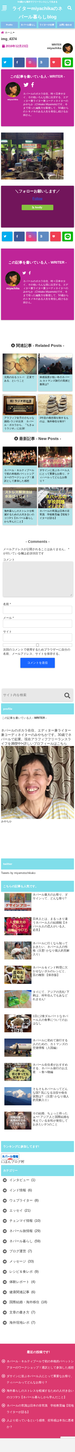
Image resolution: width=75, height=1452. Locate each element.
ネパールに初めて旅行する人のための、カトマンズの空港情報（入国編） (50, 1044)
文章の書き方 (19, 1312)
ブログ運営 (17, 1251)
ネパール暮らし (28, 25)
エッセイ (16, 1210)
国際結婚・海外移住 (24, 1302)
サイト (7, 631)
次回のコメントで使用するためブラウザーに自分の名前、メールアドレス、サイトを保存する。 (36, 651)
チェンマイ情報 (21, 1220)
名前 (7, 604)
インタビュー (19, 1180)
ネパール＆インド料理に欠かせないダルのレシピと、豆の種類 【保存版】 (50, 971)
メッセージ (17, 1261)
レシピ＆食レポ (21, 1271)
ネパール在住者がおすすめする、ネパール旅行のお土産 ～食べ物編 (50, 1068)
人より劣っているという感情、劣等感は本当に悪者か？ (40, 1423)
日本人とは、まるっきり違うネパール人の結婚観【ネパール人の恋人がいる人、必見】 (50, 924)
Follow (37, 198)
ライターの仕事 (47, 25)
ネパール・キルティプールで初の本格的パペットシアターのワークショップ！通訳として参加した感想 (40, 1364)
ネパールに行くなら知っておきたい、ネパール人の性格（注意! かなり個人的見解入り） (51, 949)
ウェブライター (21, 1200)
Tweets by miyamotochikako (18, 872)
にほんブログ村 (12, 1161)
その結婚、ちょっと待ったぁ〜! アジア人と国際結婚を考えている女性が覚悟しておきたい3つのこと (51, 1119)
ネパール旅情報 (21, 1231)
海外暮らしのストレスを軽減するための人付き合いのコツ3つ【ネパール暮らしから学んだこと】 (40, 1394)
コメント (9, 559)
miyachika (54, 48)
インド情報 (17, 1190)
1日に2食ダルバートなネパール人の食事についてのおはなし (50, 1020)
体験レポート (19, 1282)
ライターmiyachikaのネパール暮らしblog (37, 12)
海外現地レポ (19, 1322)
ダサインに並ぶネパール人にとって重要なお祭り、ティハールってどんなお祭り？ (40, 1379)
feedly (38, 207)
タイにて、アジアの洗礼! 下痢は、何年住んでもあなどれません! (51, 995)
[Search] (67, 695)
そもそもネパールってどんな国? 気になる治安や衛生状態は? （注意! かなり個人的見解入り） (51, 1094)
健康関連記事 (19, 1292)
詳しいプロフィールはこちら (45, 743)
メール (8, 617)
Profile (9, 25)
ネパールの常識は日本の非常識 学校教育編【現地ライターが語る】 (40, 1408)
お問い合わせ (65, 25)
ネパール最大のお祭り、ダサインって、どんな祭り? (50, 896)
